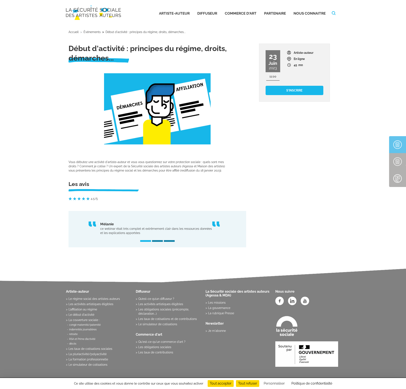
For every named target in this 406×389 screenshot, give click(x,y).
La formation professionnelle (88, 359)
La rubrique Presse (221, 313)
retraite (73, 334)
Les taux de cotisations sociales (90, 348)
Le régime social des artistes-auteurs (94, 298)
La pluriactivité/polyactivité (88, 354)
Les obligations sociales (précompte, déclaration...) (163, 311)
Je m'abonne (217, 330)
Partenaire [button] (275, 13)
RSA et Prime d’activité (82, 339)
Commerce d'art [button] (240, 13)
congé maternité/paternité (85, 324)
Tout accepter (221, 383)
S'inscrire (294, 90)
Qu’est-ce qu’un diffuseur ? (156, 298)
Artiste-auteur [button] (174, 13)
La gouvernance (219, 308)
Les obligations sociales (154, 347)
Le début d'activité (81, 314)
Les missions (217, 302)
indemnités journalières (83, 329)
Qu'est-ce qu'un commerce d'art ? (161, 341)
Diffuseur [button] (207, 13)
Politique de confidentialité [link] (311, 383)
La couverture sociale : (84, 320)
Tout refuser (247, 383)
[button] (145, 241)
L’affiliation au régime (83, 309)
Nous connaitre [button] (310, 13)
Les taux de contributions (155, 352)
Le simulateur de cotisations (88, 364)
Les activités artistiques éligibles (91, 304)
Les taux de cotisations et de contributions (167, 319)
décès (72, 343)
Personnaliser (274, 383)
